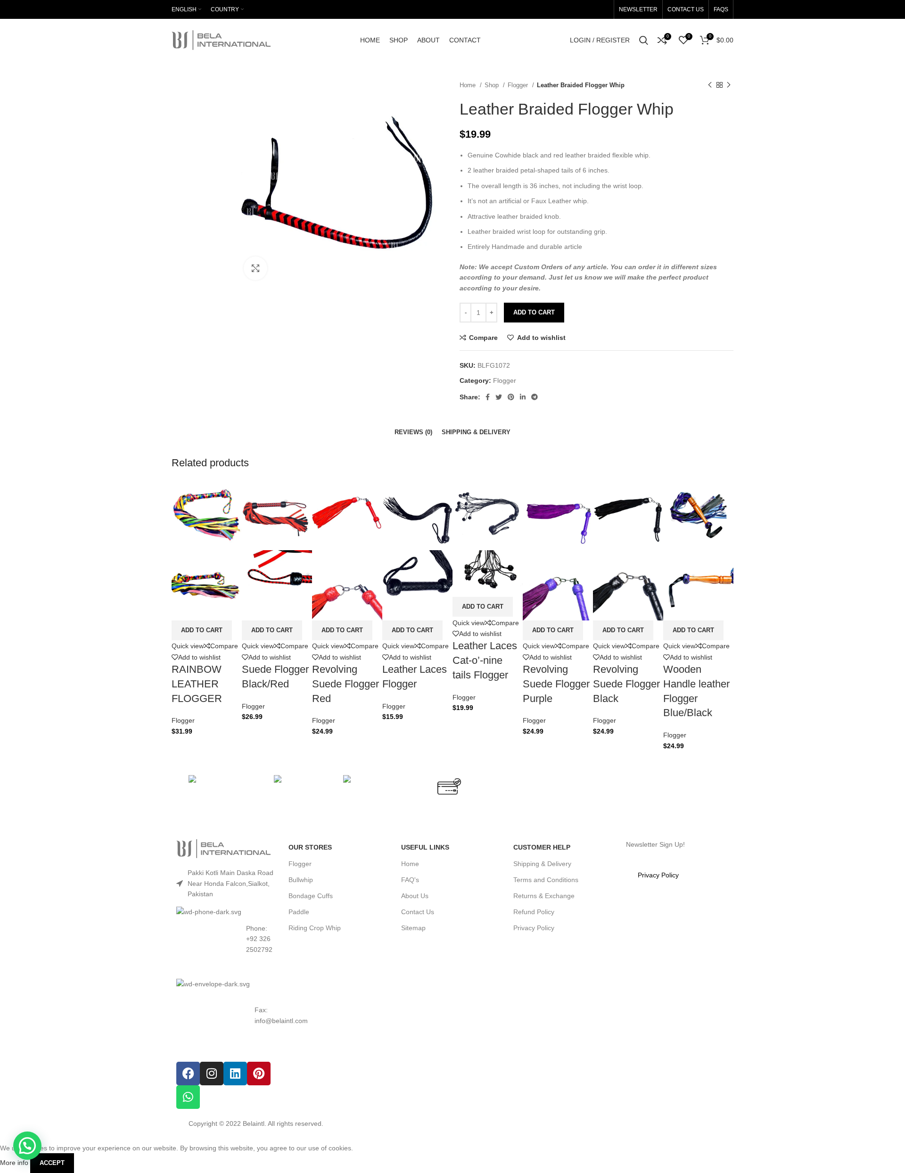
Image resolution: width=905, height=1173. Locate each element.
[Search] (643, 40)
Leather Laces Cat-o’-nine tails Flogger (484, 660)
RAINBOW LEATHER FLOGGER (197, 683)
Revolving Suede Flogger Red (345, 683)
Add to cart (534, 312)
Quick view (188, 646)
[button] (202, 630)
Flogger (183, 720)
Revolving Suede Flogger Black (626, 683)
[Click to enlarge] (255, 268)
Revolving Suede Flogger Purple (556, 683)
